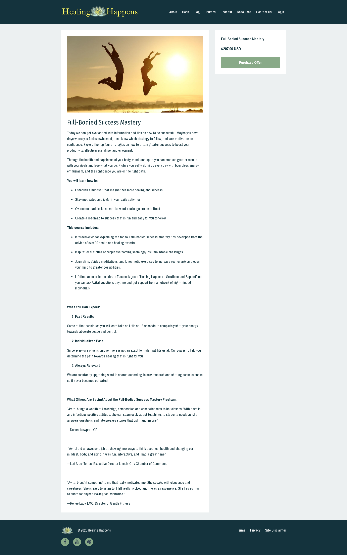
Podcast (226, 11)
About (173, 11)
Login (280, 11)
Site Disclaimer (275, 530)
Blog (197, 11)
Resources (244, 11)
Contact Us (264, 11)
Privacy (255, 530)
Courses (210, 11)
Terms (241, 530)
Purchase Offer (250, 62)
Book (185, 11)
